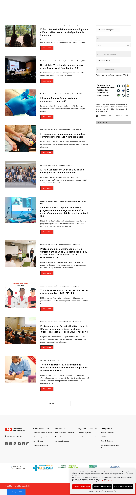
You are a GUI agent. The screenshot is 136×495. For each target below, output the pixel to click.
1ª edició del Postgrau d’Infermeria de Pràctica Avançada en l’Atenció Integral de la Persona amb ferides (64, 367)
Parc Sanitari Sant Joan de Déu (48, 25)
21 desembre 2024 (77, 129)
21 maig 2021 (60, 360)
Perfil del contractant (107, 433)
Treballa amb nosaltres (40, 445)
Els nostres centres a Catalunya (43, 433)
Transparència (106, 428)
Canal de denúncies (107, 441)
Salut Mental (73, 25)
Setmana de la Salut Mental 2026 (112, 75)
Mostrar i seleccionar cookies (123, 486)
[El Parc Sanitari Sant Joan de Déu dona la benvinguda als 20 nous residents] (20, 174)
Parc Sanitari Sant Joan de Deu (48, 129)
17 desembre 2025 (77, 94)
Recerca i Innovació (74, 201)
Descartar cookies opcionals (102, 486)
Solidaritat (67, 129)
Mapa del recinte (38, 441)
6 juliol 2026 (82, 25)
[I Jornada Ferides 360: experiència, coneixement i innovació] (20, 103)
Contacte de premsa (84, 433)
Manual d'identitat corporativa (87, 437)
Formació (61, 25)
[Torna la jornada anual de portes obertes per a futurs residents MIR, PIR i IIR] (20, 295)
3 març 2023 (76, 244)
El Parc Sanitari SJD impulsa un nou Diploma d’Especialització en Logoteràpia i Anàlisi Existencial (64, 32)
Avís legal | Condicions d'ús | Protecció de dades (110, 446)
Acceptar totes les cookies (82, 486)
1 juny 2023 (69, 165)
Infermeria (62, 94)
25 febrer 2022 (77, 322)
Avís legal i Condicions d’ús (108, 491)
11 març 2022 (75, 286)
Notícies (67, 25)
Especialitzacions (61, 437)
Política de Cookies (107, 481)
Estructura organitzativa (40, 437)
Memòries (104, 437)
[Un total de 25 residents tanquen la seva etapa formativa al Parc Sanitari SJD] (20, 70)
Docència (61, 61)
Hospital (61, 201)
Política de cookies (94, 491)
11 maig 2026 (81, 61)
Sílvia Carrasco (44, 360)
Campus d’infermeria (62, 441)
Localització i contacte (14, 436)
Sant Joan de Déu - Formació (65, 433)
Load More (50, 403)
